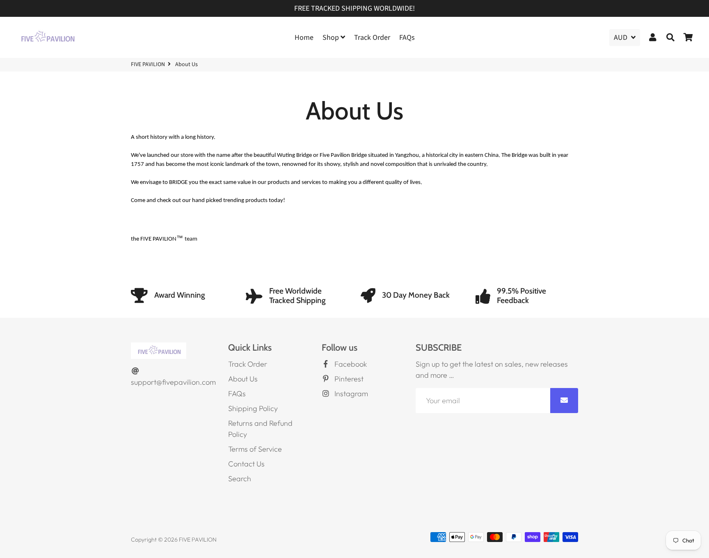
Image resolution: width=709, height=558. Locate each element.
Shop (331, 37)
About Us (243, 378)
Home (304, 37)
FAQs (407, 37)
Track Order (372, 37)
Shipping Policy (253, 408)
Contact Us (246, 463)
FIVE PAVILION (148, 64)
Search (239, 478)
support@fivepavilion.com (173, 382)
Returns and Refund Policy (260, 428)
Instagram (350, 393)
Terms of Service (255, 449)
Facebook (350, 364)
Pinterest (348, 378)
